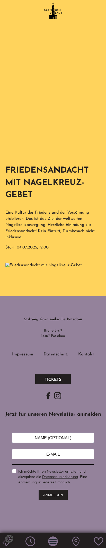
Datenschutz (55, 354)
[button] (9, 539)
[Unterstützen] (98, 545)
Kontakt (86, 354)
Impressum (22, 354)
